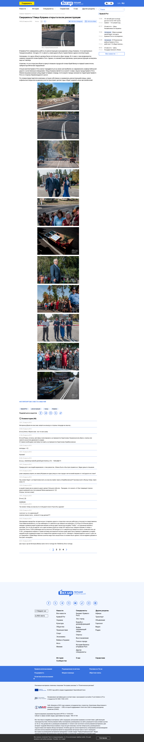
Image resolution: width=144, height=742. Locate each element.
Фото (58, 643)
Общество (60, 627)
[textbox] (110, 9)
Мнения (59, 647)
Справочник (64, 9)
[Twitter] (55, 413)
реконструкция (36, 409)
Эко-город (80, 619)
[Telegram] (45, 413)
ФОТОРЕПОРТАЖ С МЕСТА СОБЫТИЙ (32, 402)
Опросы (79, 635)
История (35, 9)
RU (123, 3)
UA (119, 3)
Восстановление (82, 638)
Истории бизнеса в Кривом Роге (82, 646)
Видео (98, 627)
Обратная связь (95, 673)
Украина (59, 620)
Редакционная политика (71, 669)
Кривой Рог (24, 409)
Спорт (58, 633)
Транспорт (100, 617)
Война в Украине (62, 640)
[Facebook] (40, 413)
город (46, 409)
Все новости (110, 54)
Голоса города (81, 641)
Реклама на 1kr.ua (95, 669)
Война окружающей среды (81, 629)
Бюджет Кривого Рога (82, 614)
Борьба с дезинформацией (83, 623)
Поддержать (27, 3)
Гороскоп (99, 623)
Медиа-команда (68, 673)
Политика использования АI (43, 677)
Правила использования (43, 669)
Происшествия (62, 630)
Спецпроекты (48, 9)
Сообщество (61, 661)
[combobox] (110, 9)
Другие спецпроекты (81, 651)
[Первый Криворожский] (72, 3)
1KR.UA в (76, 21)
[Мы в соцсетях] (49, 603)
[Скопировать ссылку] (60, 413)
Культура (60, 623)
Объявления (100, 620)
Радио (98, 630)
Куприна (54, 409)
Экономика (60, 637)
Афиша (98, 613)
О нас (76, 9)
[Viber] (50, 413)
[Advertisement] (58, 566)
